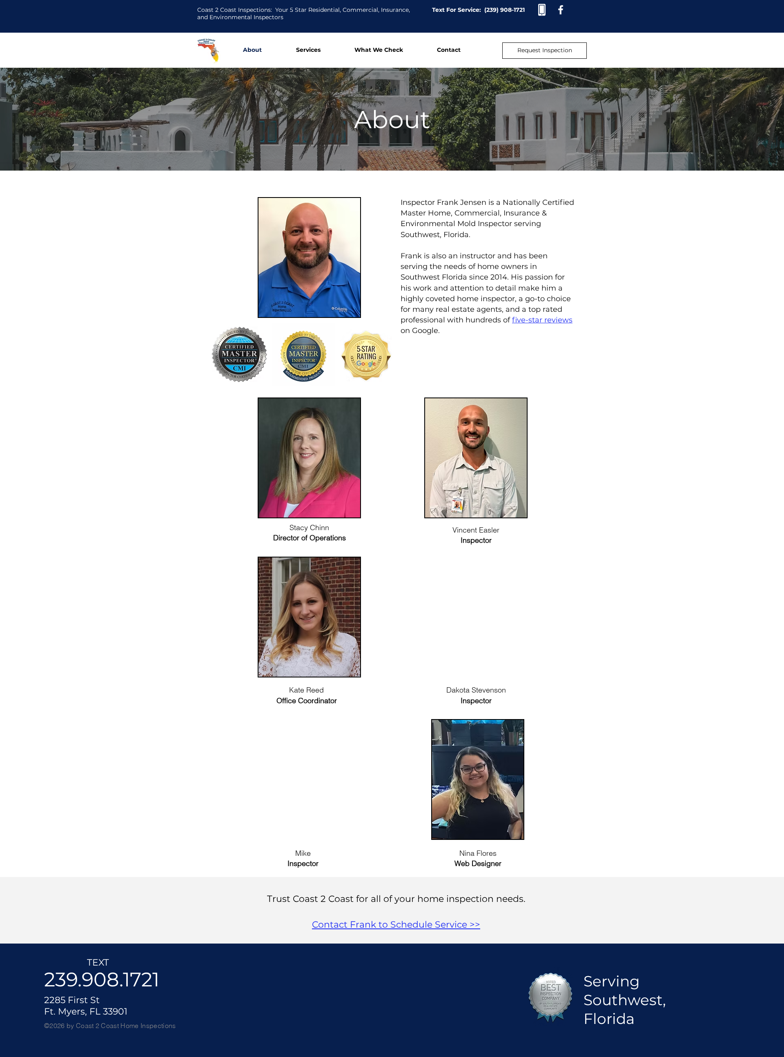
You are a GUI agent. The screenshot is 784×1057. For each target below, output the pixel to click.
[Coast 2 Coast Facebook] (561, 10)
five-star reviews (542, 319)
